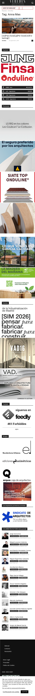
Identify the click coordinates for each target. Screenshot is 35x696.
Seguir (30, 91)
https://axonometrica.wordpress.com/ (18, 546)
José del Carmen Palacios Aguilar (21, 609)
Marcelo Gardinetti (16, 600)
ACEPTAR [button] (24, 691)
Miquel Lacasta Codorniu (18, 542)
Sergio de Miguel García (18, 625)
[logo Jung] (17, 58)
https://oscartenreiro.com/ (16, 587)
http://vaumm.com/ (14, 579)
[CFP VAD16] (17, 353)
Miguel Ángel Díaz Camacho (19, 559)
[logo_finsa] (17, 68)
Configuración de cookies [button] (11, 692)
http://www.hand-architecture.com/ (17, 629)
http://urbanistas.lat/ (14, 621)
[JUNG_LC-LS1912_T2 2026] (17, 125)
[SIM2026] (17, 322)
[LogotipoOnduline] (17, 77)
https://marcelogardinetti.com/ (16, 604)
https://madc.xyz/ (14, 563)
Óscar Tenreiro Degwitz (18, 584)
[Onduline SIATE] (17, 187)
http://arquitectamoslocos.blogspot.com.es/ (19, 554)
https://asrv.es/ (13, 596)
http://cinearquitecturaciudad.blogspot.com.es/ (20, 538)
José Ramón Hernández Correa (20, 550)
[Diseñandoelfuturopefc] (17, 283)
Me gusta (29, 87)
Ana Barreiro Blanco (17, 567)
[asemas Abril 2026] (17, 156)
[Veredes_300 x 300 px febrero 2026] (17, 252)
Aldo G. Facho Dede (16, 617)
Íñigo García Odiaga (16, 575)
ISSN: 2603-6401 (7, 672)
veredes (4, 40)
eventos (4, 32)
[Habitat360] (17, 218)
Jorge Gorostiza (15, 534)
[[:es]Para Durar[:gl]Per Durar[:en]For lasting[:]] (17, 25)
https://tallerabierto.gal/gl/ (15, 571)
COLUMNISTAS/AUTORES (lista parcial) (14, 529)
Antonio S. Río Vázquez (18, 592)
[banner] (17, 384)
